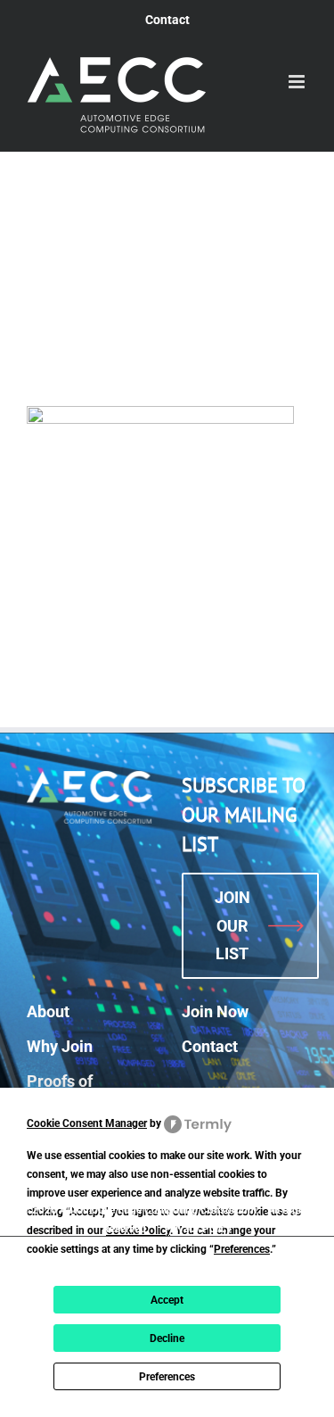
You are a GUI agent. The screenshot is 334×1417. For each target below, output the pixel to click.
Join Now (215, 1011)
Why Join (60, 1046)
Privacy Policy (198, 1228)
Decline (167, 1338)
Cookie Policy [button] (138, 1230)
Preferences (167, 1377)
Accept (167, 1300)
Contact (210, 1046)
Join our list (232, 925)
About (48, 1011)
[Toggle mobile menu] (298, 81)
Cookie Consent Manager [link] (87, 1123)
